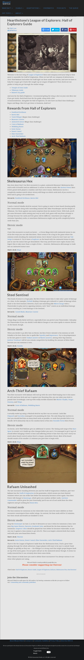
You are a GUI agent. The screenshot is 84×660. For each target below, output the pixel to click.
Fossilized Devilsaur (19, 112)
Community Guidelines (41, 641)
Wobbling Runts (17, 127)
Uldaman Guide (17, 90)
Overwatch (48, 8)
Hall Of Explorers (21, 569)
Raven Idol (15, 115)
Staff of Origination (27, 493)
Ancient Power (65, 187)
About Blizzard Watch (17, 641)
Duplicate (35, 239)
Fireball (29, 301)
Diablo (19, 8)
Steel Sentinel (71, 569)
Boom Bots (34, 503)
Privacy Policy (55, 641)
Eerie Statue (16, 129)
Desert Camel (16, 131)
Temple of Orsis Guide (20, 88)
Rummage (27, 498)
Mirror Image (59, 304)
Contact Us (29, 641)
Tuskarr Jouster (32, 338)
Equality (42, 335)
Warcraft (7, 8)
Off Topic (6, 13)
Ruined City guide (18, 92)
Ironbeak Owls (37, 526)
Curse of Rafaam (18, 124)
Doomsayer (18, 524)
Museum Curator (18, 119)
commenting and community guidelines (23, 582)
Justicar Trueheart (14, 340)
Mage (19, 250)
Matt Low (13, 28)
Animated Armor (18, 122)
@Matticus (13, 30)
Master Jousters (46, 338)
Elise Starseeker (17, 134)
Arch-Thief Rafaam (19, 136)
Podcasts (61, 8)
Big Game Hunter (17, 526)
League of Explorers (35, 75)
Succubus (21, 416)
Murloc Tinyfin (62, 399)
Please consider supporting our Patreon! (42, 565)
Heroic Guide (32, 569)
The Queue (73, 8)
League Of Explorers (43, 569)
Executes (28, 526)
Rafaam (53, 569)
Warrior (20, 537)
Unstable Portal (59, 421)
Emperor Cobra (21, 529)
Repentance (53, 335)
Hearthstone (33, 8)
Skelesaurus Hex (61, 569)
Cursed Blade (20, 312)
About (19, 13)
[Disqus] (42, 612)
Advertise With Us (67, 641)
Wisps (19, 402)
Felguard (10, 416)
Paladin (20, 346)
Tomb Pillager (17, 117)
